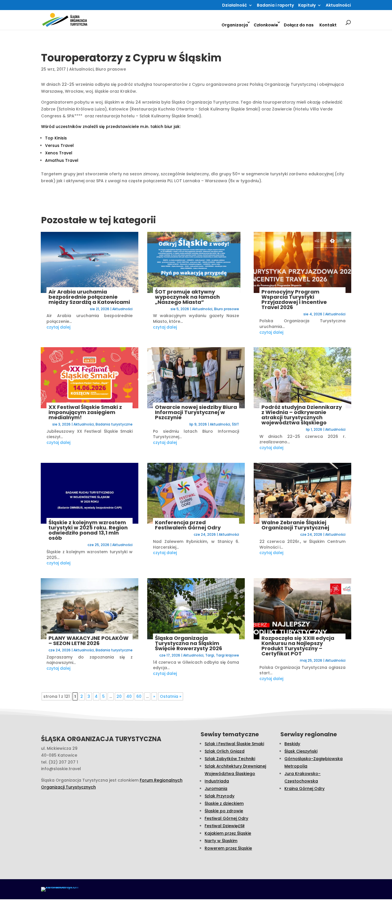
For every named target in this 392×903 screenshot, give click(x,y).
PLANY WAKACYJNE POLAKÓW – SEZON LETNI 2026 (88, 640)
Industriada (217, 781)
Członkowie (266, 25)
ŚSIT (235, 424)
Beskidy (292, 744)
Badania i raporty (275, 5)
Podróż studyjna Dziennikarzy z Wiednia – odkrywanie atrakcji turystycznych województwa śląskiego (301, 414)
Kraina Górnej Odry (304, 788)
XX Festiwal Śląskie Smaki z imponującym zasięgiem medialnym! (85, 412)
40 (129, 696)
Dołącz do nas (299, 25)
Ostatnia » (170, 696)
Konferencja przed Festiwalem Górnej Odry (188, 525)
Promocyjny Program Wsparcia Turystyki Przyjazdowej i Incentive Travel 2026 (294, 299)
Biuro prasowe (111, 69)
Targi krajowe (227, 655)
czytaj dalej (58, 327)
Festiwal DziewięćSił (224, 826)
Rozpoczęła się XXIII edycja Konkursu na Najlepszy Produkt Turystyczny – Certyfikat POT (297, 645)
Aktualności (338, 5)
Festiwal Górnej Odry (226, 818)
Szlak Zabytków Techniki (230, 759)
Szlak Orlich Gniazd (224, 751)
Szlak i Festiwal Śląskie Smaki (234, 744)
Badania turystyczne (114, 424)
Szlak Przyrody (219, 796)
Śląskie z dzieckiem (224, 803)
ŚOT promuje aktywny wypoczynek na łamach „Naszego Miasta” (187, 297)
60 (138, 696)
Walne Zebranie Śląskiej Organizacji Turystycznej (295, 525)
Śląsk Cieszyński (300, 751)
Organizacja (235, 25)
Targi (209, 655)
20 (119, 696)
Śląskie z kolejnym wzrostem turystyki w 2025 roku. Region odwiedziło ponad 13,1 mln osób (88, 530)
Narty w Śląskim (221, 841)
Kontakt (328, 25)
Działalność (234, 5)
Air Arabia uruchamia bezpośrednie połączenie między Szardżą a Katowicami (89, 297)
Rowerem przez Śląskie (228, 848)
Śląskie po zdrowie (224, 811)
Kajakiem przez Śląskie (228, 833)
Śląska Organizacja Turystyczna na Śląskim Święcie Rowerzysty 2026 (188, 643)
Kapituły (307, 5)
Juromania (216, 788)
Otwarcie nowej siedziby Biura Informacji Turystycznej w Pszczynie (196, 412)
